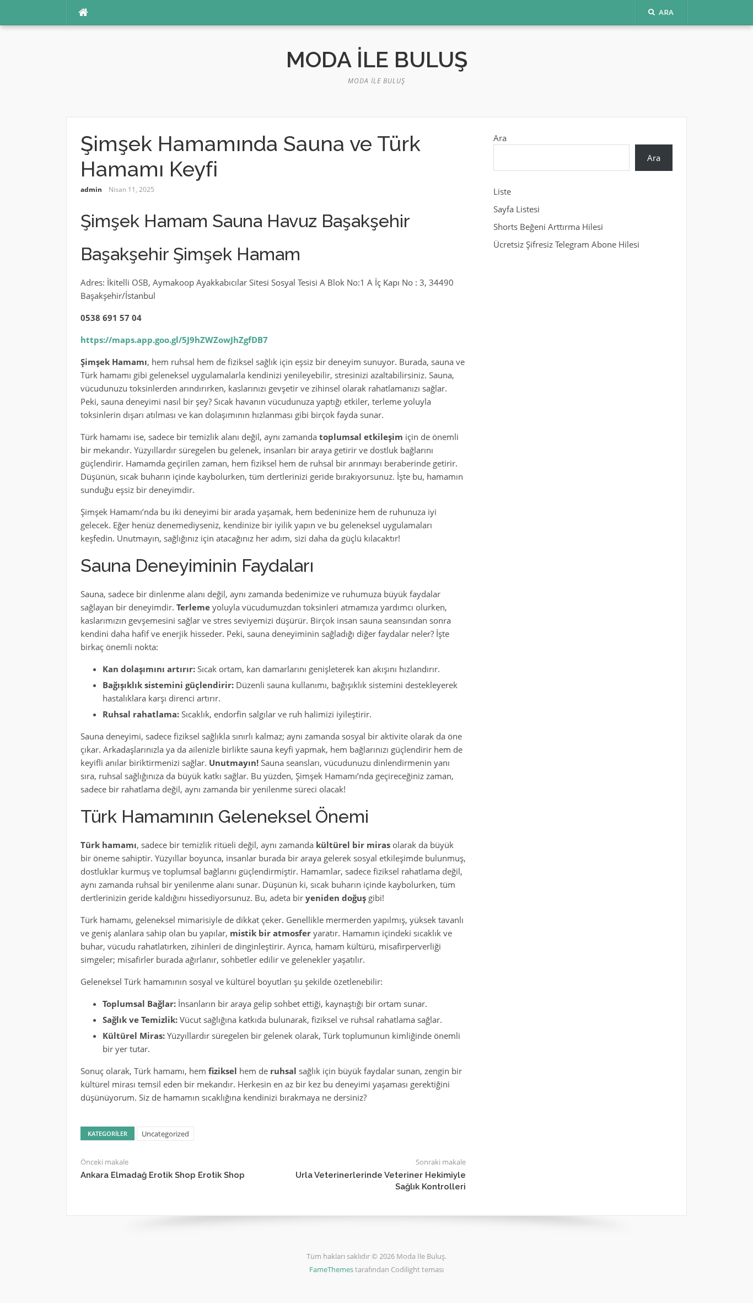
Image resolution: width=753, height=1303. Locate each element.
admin (91, 189)
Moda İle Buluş (376, 59)
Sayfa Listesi (516, 209)
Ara (500, 137)
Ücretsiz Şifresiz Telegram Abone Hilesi (566, 244)
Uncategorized (165, 1134)
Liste (502, 191)
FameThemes (331, 1269)
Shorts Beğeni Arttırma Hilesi (548, 226)
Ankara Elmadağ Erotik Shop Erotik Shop (162, 1175)
